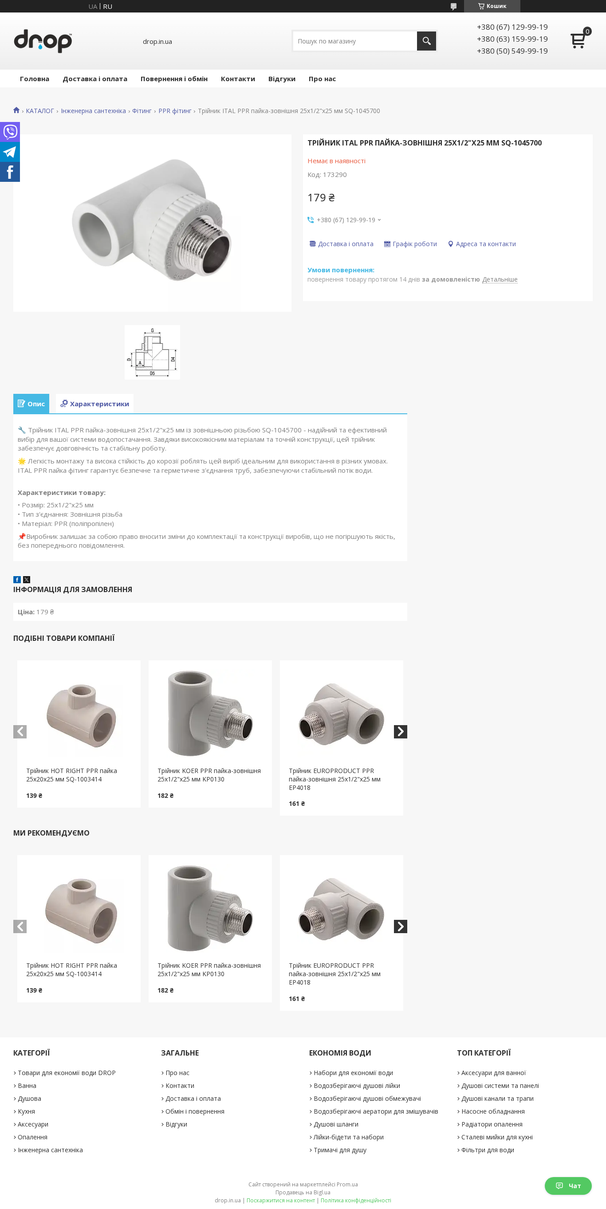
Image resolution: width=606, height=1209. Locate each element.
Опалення (32, 1137)
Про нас (322, 78)
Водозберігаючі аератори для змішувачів (376, 1111)
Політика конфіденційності (356, 1200)
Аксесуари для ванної (493, 1072)
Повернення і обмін (174, 78)
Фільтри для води (487, 1150)
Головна (34, 78)
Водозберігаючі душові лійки (357, 1085)
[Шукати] (426, 41)
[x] (26, 580)
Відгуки (281, 78)
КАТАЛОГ (40, 111)
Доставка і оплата (95, 78)
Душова (29, 1098)
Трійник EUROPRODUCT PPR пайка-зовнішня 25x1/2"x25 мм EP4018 (335, 779)
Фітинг (142, 111)
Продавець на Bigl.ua (303, 1192)
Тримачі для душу (340, 1150)
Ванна (27, 1085)
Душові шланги (336, 1124)
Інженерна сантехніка (93, 111)
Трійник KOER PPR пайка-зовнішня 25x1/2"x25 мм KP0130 (209, 774)
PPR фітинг (175, 111)
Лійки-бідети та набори (349, 1137)
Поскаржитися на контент (281, 1200)
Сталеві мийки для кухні (497, 1137)
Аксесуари (33, 1124)
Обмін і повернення (194, 1111)
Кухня (26, 1111)
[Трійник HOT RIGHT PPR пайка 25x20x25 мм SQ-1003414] (79, 713)
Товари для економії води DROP (67, 1072)
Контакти (238, 78)
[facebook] (17, 580)
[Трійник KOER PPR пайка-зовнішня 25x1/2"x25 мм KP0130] (210, 713)
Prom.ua (347, 1184)
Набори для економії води (353, 1072)
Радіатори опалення (492, 1124)
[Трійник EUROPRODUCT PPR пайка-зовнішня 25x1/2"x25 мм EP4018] (341, 713)
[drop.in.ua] (43, 41)
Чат (575, 1186)
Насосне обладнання (493, 1111)
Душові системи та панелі (500, 1085)
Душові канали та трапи (497, 1098)
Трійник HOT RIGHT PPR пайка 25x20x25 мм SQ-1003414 (71, 774)
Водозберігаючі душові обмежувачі (367, 1098)
